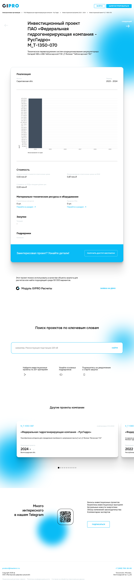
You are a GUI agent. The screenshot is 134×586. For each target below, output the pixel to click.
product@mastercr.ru (11, 568)
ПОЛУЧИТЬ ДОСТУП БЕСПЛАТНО (101, 253)
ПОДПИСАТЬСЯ (98, 524)
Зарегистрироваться (119, 6)
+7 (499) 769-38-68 (124, 568)
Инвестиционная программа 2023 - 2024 (74, 12)
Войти (100, 6)
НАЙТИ (115, 348)
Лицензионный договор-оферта (13, 579)
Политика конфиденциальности (38, 579)
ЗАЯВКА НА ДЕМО (108, 288)
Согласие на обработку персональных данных (68, 579)
